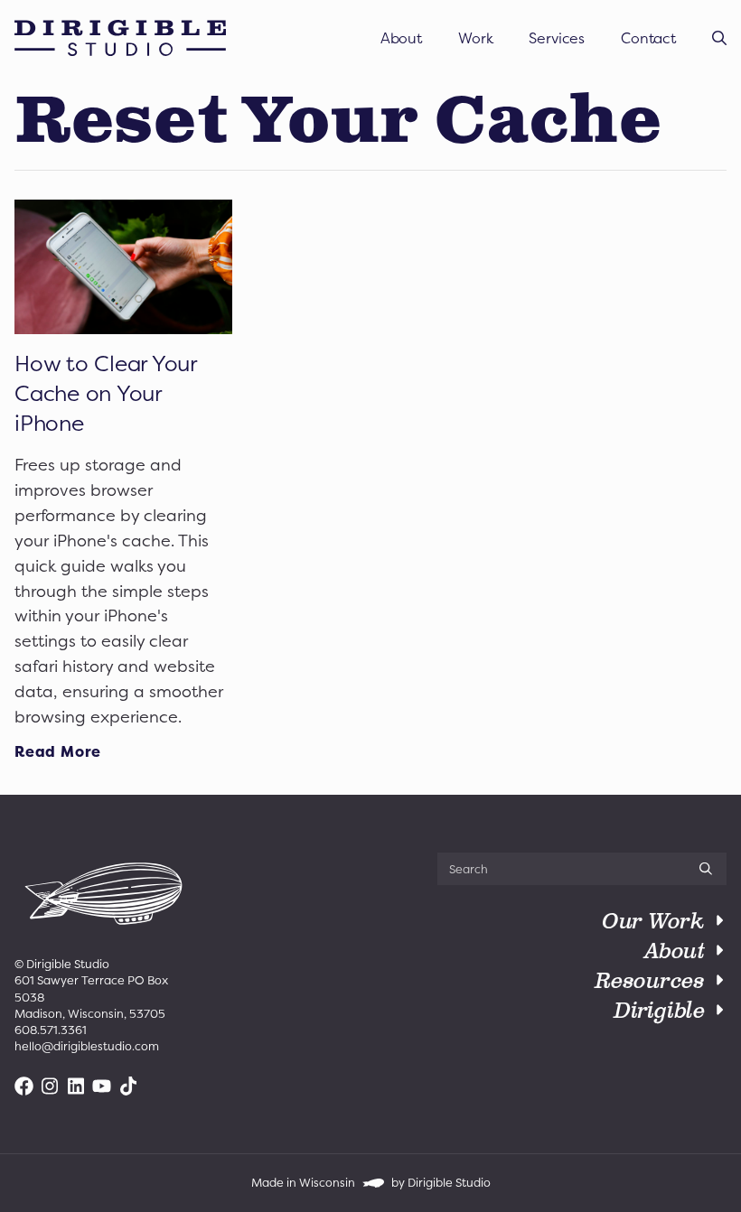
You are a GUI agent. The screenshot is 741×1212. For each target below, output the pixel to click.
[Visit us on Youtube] (101, 1086)
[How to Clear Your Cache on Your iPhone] (123, 267)
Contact (648, 38)
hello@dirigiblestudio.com (86, 1046)
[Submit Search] (706, 869)
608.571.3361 (50, 1030)
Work (475, 38)
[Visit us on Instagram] (50, 1086)
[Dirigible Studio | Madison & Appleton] (120, 38)
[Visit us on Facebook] (23, 1086)
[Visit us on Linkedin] (76, 1086)
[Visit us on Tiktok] (127, 1086)
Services (557, 38)
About (401, 38)
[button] (719, 38)
